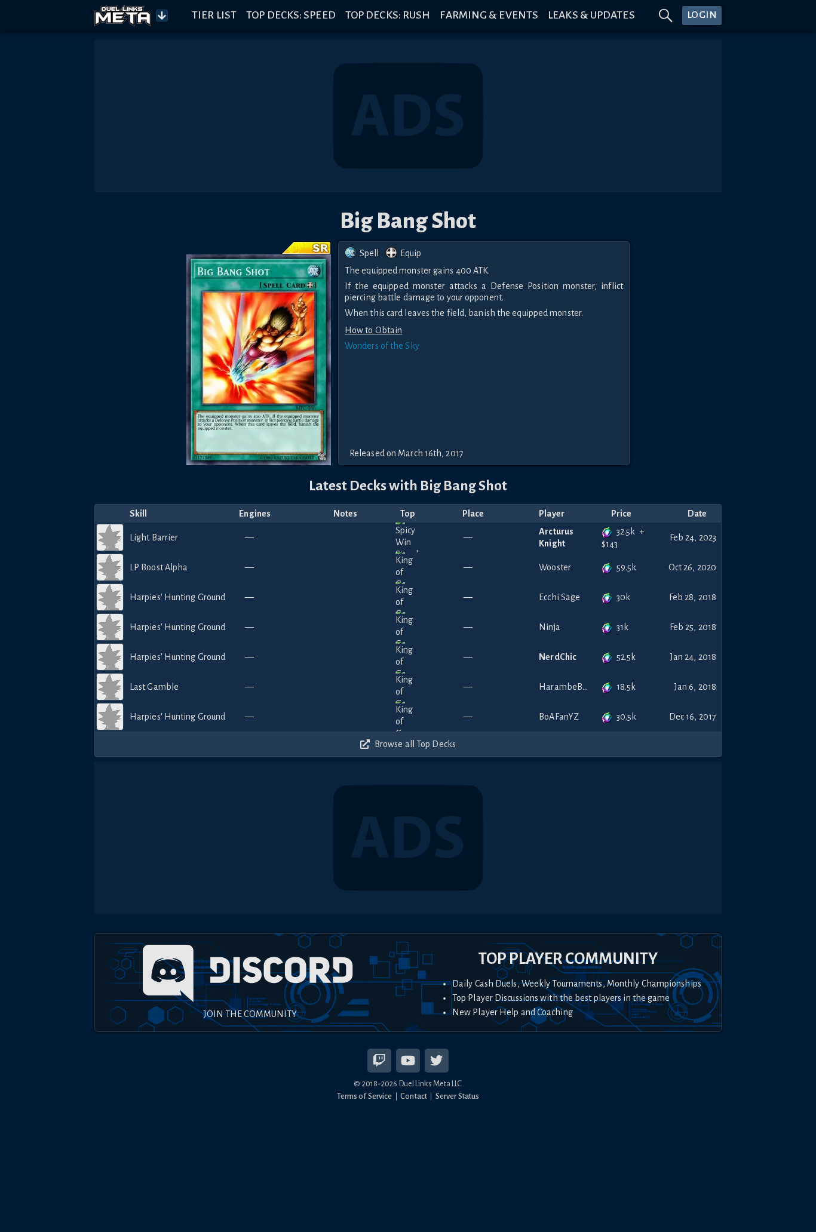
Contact (413, 1096)
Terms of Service (364, 1096)
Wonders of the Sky (382, 346)
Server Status (457, 1096)
